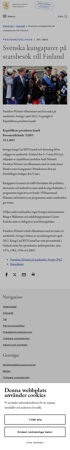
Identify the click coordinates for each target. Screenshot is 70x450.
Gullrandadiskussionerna (19, 364)
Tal (5, 319)
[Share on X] (14, 274)
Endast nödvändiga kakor (35, 432)
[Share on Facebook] (6, 274)
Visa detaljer (35, 442)
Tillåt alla (35, 419)
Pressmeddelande (18, 39)
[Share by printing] (33, 274)
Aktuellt (20, 26)
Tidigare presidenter (16, 338)
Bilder (7, 371)
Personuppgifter (14, 325)
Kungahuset (17, 264)
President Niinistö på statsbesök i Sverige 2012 (36, 259)
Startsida (8, 26)
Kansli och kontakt (15, 344)
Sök (60, 16)
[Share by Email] (24, 274)
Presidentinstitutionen (17, 332)
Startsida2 (10, 306)
